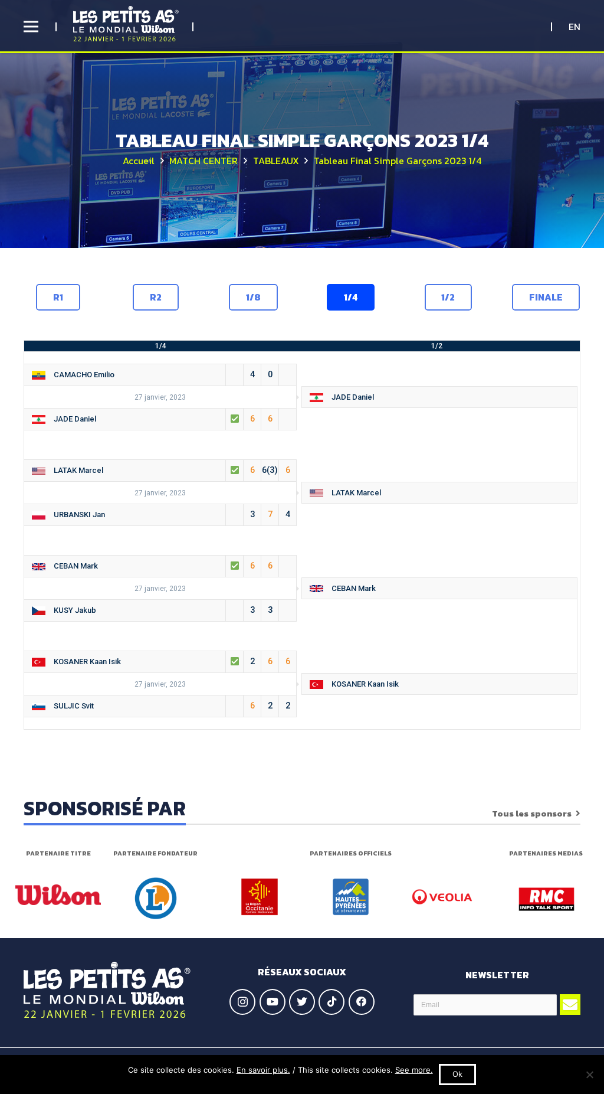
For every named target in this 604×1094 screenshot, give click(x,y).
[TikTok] (331, 1002)
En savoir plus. (263, 1070)
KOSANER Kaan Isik (169, 661)
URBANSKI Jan (169, 514)
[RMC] (546, 899)
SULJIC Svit (169, 705)
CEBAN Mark (160, 565)
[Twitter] (302, 1002)
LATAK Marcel (169, 470)
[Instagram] (242, 1002)
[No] (589, 1074)
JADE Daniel (350, 397)
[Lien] (126, 23)
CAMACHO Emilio (160, 374)
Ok (457, 1074)
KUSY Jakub (160, 610)
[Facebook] (362, 1002)
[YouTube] (272, 1002)
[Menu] (31, 26)
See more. (414, 1070)
